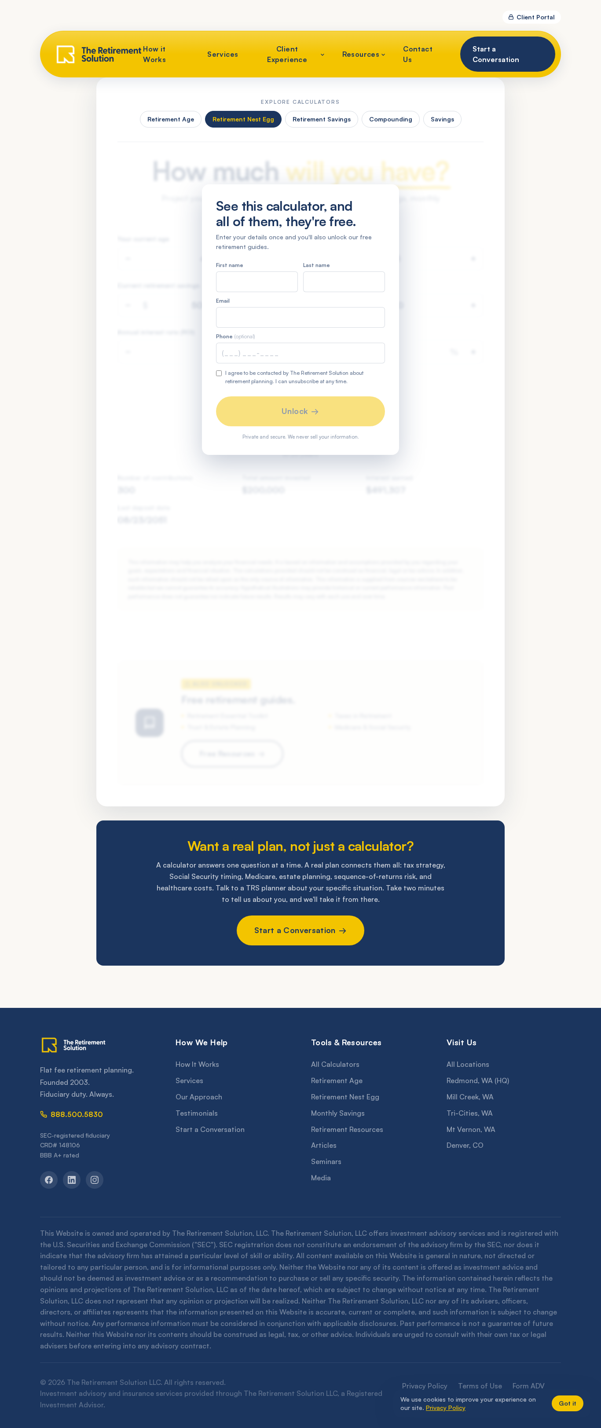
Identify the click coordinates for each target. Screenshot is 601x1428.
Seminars (326, 1161)
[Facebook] (49, 1180)
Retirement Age (170, 119)
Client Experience (287, 54)
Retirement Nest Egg (243, 119)
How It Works (197, 1064)
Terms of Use (480, 1385)
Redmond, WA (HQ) (478, 1080)
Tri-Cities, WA (470, 1113)
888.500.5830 (77, 1114)
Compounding (390, 119)
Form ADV (529, 1385)
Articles (324, 1145)
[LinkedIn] (72, 1180)
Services (222, 54)
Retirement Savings (322, 119)
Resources (361, 54)
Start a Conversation (496, 54)
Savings (442, 119)
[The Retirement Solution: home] (97, 1045)
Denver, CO (465, 1145)
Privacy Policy (424, 1385)
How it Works (154, 54)
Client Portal (536, 17)
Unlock (295, 411)
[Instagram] (94, 1180)
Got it (567, 1403)
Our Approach (199, 1096)
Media (321, 1177)
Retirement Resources (347, 1129)
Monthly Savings (338, 1113)
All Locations (468, 1064)
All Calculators (335, 1064)
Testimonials (197, 1113)
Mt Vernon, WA (471, 1129)
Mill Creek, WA (470, 1096)
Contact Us (417, 54)
